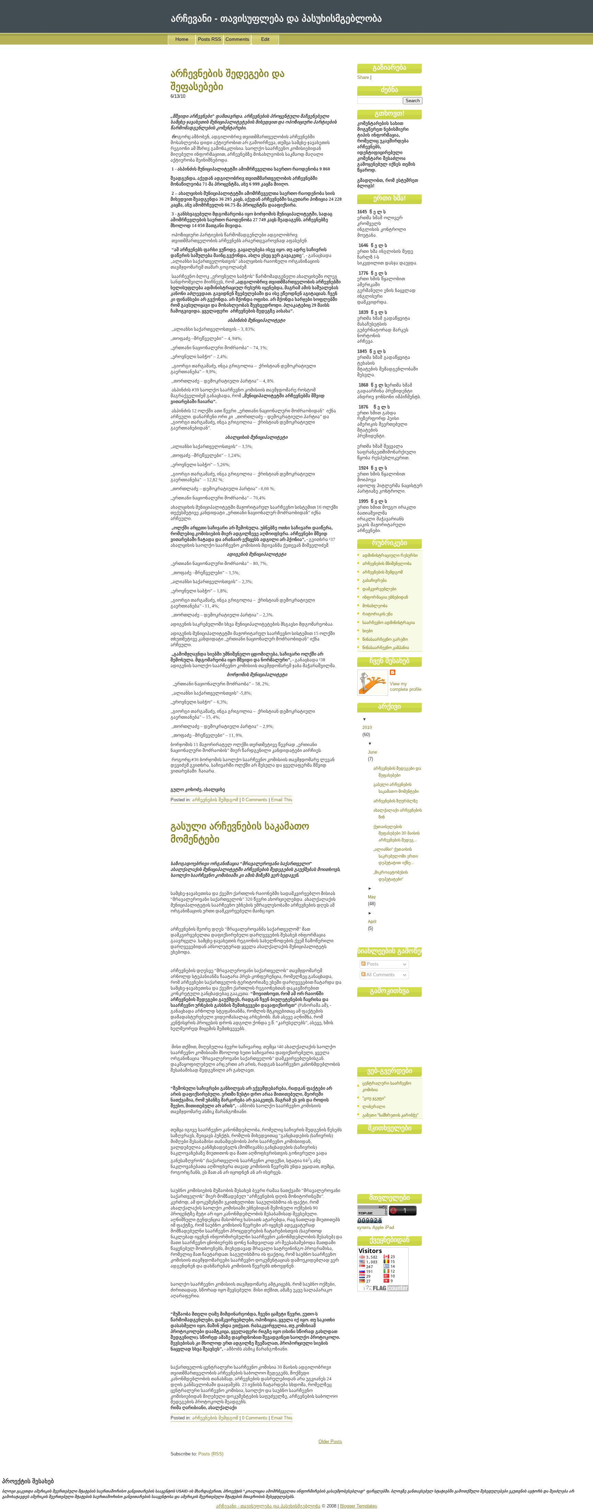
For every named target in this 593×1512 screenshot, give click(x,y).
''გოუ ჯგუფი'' (373, 1098)
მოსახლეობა (374, 605)
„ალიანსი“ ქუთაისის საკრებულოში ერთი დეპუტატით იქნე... (395, 856)
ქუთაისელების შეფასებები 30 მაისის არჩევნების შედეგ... (396, 833)
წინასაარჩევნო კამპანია (385, 647)
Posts (372, 964)
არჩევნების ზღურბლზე (395, 801)
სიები (367, 630)
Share (363, 77)
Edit (265, 39)
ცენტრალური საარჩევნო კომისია (386, 1086)
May (372, 897)
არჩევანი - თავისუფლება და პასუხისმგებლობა (268, 1506)
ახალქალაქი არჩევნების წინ (397, 813)
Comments (237, 39)
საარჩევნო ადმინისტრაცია (388, 622)
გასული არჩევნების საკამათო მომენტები (396, 788)
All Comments (380, 974)
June (372, 752)
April (372, 921)
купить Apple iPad (375, 1227)
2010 (367, 727)
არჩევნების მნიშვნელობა (386, 563)
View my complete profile (405, 686)
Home (181, 39)
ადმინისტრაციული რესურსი (390, 555)
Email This (281, 799)
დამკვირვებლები (379, 589)
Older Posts (330, 1441)
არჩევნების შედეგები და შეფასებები (397, 772)
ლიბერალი (373, 1106)
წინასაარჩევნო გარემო (385, 639)
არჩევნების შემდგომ (215, 799)
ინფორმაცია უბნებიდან (385, 597)
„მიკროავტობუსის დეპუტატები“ (390, 876)
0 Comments (254, 799)
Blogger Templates (358, 1506)
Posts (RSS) (210, 1453)
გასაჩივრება (374, 580)
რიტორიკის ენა (377, 614)
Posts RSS (209, 39)
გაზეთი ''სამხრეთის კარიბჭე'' (390, 1115)
